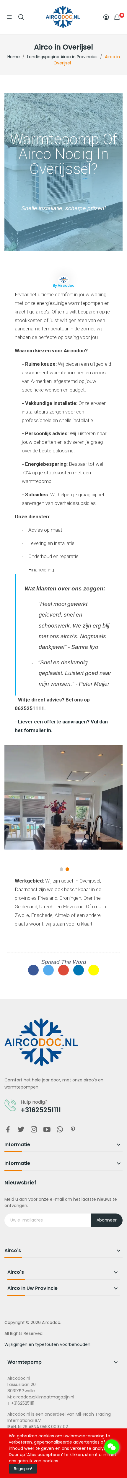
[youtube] (47, 1129)
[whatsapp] (60, 1129)
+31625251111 (41, 1110)
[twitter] (21, 1129)
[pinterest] (72, 1129)
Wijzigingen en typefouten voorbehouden (47, 1344)
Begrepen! (23, 1468)
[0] (117, 17)
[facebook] (8, 1129)
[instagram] (34, 1129)
